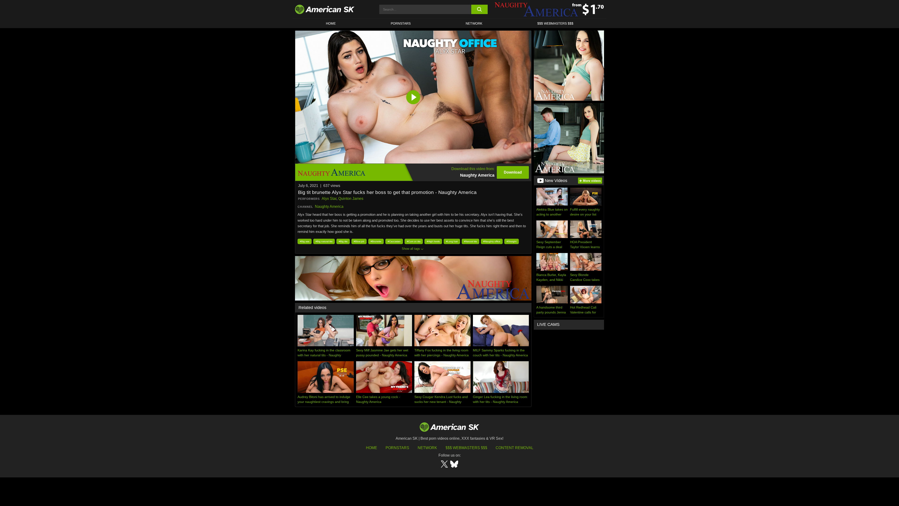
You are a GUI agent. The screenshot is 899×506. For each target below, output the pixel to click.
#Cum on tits (413, 241)
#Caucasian (394, 241)
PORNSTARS (401, 23)
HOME (331, 23)
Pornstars (397, 448)
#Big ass (304, 241)
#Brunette (376, 241)
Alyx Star (329, 199)
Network (474, 23)
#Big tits (343, 241)
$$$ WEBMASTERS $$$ (555, 23)
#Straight (511, 241)
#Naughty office (491, 241)
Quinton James (350, 199)
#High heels (433, 241)
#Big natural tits (324, 241)
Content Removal (514, 448)
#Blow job (359, 241)
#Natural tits (470, 241)
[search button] (479, 9)
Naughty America (329, 206)
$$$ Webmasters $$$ (466, 448)
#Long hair (452, 241)
